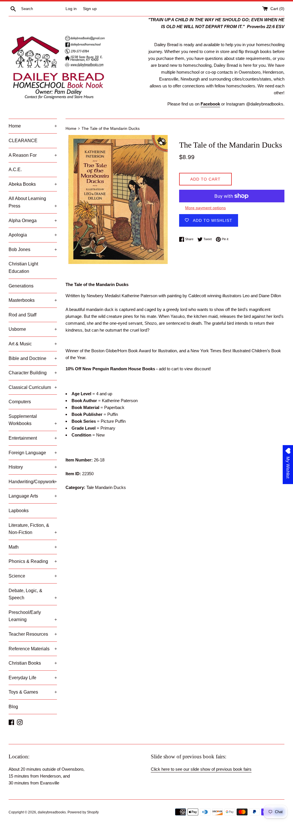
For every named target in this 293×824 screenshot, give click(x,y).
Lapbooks (19, 510)
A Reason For (33, 155)
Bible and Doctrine (33, 358)
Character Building (33, 372)
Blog (13, 706)
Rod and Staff (22, 314)
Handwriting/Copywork (33, 481)
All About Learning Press (33, 202)
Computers (20, 401)
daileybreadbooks (52, 812)
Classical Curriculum (33, 387)
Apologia (33, 234)
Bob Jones (33, 249)
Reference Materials (33, 648)
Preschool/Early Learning (33, 616)
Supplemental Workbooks (33, 420)
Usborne (33, 329)
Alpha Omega (33, 220)
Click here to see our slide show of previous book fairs (201, 769)
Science (33, 576)
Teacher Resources (33, 634)
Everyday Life (33, 677)
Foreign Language (33, 452)
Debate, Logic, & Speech (33, 594)
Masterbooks (33, 300)
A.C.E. (15, 169)
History (33, 467)
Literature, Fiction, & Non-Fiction (33, 529)
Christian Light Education (23, 267)
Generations (21, 285)
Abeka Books (33, 184)
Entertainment (33, 438)
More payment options (205, 207)
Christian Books (33, 663)
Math (33, 547)
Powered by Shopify (83, 812)
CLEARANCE (23, 140)
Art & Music (33, 343)
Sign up (90, 9)
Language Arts (33, 496)
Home (33, 126)
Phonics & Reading (33, 561)
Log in (71, 9)
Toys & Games (33, 692)
